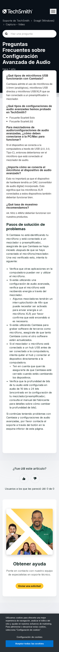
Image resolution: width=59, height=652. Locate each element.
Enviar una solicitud (29, 586)
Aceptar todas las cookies (29, 643)
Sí (23, 478)
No (35, 478)
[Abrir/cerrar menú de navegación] (53, 11)
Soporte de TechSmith (16, 20)
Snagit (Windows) (44, 20)
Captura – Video (15, 24)
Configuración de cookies (29, 637)
